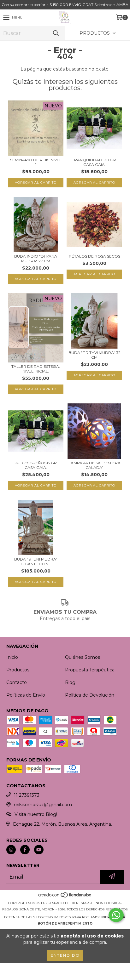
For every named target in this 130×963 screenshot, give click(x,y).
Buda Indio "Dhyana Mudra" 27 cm (35, 258)
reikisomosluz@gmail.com (43, 804)
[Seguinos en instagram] (11, 849)
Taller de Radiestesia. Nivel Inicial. (35, 368)
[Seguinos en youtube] (39, 849)
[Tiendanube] (65, 897)
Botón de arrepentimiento (65, 923)
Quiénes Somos (82, 657)
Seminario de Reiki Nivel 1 (36, 162)
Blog (70, 682)
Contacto (16, 682)
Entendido (65, 955)
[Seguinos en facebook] (25, 849)
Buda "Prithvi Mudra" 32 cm (94, 355)
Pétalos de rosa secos (94, 256)
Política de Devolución (89, 695)
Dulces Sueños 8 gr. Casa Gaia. (36, 465)
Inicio (12, 657)
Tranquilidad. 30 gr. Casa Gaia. (94, 162)
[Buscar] (55, 33)
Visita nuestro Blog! (36, 814)
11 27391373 (26, 795)
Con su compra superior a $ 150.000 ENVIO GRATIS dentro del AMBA (65, 4)
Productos (17, 670)
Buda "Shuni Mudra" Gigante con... (35, 561)
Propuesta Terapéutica (90, 670)
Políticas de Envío (25, 695)
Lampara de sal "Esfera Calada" (94, 465)
